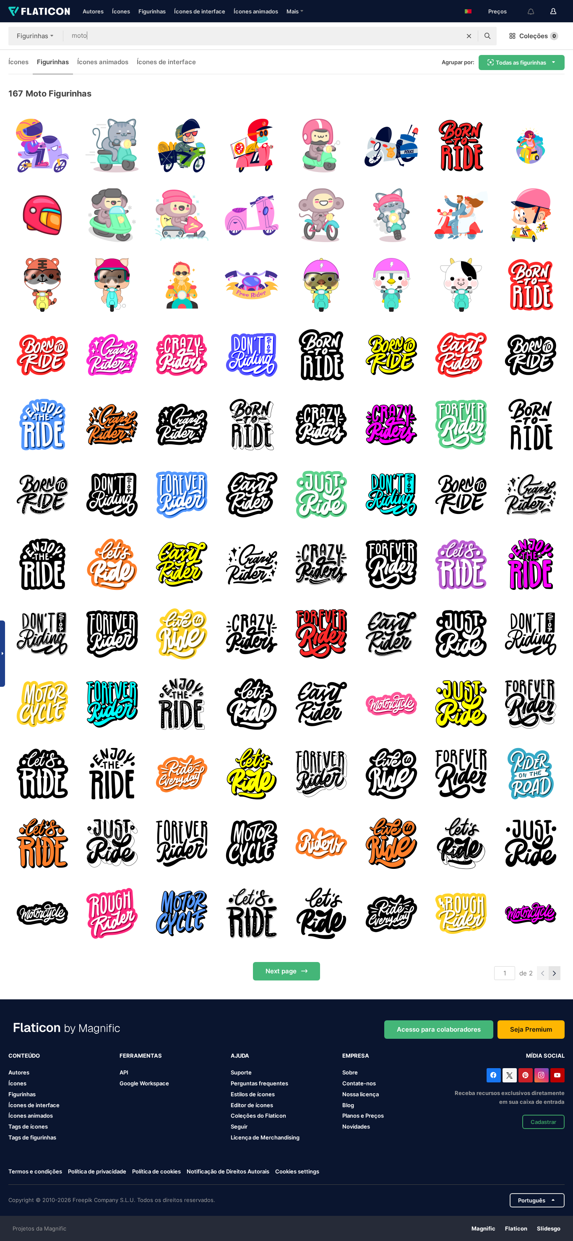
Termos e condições (35, 1171)
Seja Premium (531, 1029)
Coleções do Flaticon (258, 1115)
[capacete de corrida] (42, 215)
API (124, 1072)
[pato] (321, 285)
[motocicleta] (530, 215)
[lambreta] (181, 285)
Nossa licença (360, 1094)
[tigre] (42, 285)
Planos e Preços (363, 1115)
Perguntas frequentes (259, 1083)
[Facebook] (494, 1075)
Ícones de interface (199, 11)
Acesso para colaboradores (439, 1029)
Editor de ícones (252, 1105)
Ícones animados (256, 11)
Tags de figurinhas (32, 1137)
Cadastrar (543, 1121)
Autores (93, 11)
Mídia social (545, 1055)
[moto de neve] (111, 215)
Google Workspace (144, 1083)
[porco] (111, 285)
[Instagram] (541, 1075)
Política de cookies (156, 1171)
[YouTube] (557, 1075)
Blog (348, 1105)
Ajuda (240, 1055)
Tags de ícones (28, 1126)
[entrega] (251, 145)
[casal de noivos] (460, 215)
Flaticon (516, 1228)
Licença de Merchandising (265, 1137)
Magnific (483, 1228)
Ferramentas (141, 1055)
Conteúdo (24, 1055)
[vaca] (460, 285)
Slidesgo (548, 1228)
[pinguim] (391, 285)
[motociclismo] (251, 285)
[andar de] (460, 145)
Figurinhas (152, 11)
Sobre (350, 1072)
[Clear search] (469, 36)
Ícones (121, 11)
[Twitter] (510, 1075)
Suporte (241, 1072)
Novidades (356, 1126)
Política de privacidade (97, 1171)
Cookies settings (297, 1171)
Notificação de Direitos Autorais (228, 1171)
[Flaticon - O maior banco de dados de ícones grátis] (39, 11)
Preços (497, 11)
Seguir (239, 1126)
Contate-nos (359, 1083)
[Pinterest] (525, 1075)
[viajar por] (181, 145)
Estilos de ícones (253, 1094)
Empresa (355, 1055)
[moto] (42, 145)
